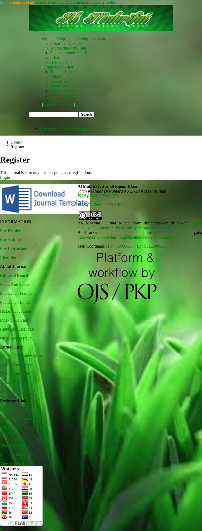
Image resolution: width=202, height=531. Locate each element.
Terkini (46, 38)
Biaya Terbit (60, 86)
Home (16, 142)
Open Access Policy (16, 338)
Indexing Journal (14, 320)
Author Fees (10, 392)
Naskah (98, 38)
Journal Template (14, 383)
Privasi (56, 57)
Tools (4, 436)
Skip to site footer (100, 2)
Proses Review (62, 90)
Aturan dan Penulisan (68, 48)
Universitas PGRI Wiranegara (64, 128)
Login (5, 177)
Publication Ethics (15, 302)
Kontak (65, 105)
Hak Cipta (58, 62)
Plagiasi (56, 100)
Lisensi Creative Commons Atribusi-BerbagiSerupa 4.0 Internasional (140, 225)
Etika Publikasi (62, 76)
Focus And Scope (14, 284)
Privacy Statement (15, 374)
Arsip (61, 38)
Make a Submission (16, 454)
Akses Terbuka (62, 95)
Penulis (49, 105)
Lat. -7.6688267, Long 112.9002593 (138, 246)
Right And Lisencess (17, 329)
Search (86, 114)
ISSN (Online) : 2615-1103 (100, 205)
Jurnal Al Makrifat (58, 67)
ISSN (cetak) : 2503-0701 (99, 196)
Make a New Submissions (21, 356)
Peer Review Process (17, 418)
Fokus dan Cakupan (67, 43)
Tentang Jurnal (62, 72)
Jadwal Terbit (61, 81)
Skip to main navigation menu (60, 2)
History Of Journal (15, 311)
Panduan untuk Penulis (69, 53)
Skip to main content (17, 2)
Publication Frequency (18, 293)
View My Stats (12, 445)
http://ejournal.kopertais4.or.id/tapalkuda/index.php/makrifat (127, 237)
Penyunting (79, 38)
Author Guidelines (15, 365)
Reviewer (8, 409)
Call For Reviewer (15, 427)
